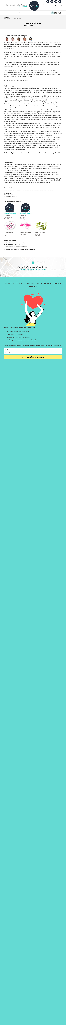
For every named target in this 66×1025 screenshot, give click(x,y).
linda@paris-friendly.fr (10, 196)
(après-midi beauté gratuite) (15, 246)
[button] (52, 13)
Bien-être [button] (32, 12)
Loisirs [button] (14, 12)
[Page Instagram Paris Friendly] (51, 1)
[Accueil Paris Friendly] (34, 5)
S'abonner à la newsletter (33, 357)
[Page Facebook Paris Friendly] (47, 1)
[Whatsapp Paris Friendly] (55, 1)
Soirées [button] (19, 12)
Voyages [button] (38, 12)
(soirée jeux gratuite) (14, 244)
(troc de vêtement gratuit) (16, 243)
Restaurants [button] (25, 12)
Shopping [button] (44, 12)
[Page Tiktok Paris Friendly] (59, 1)
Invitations (7, 12)
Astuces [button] (6, 17)
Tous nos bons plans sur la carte (34, 269)
